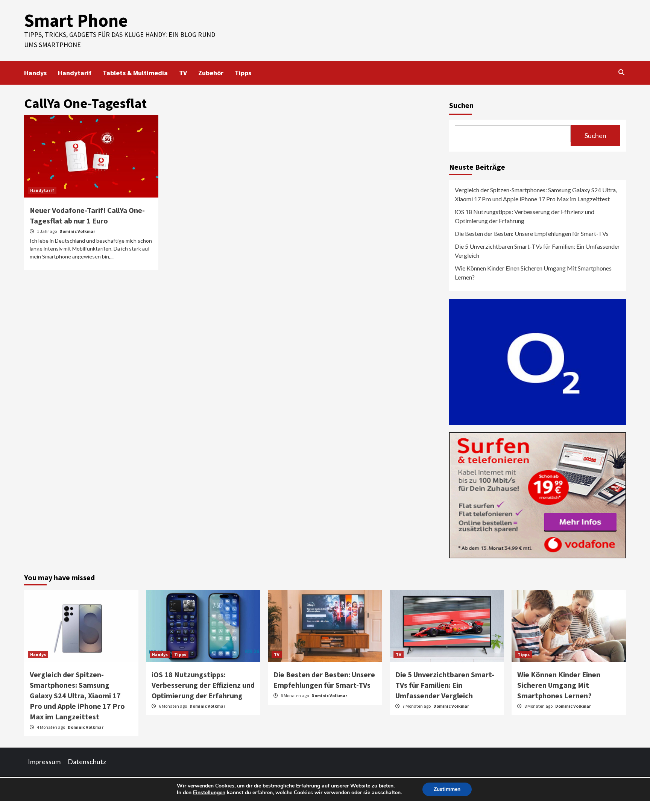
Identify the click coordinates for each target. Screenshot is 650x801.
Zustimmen (447, 789)
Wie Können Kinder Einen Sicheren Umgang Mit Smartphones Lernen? (533, 272)
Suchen (461, 105)
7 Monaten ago (416, 706)
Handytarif (74, 72)
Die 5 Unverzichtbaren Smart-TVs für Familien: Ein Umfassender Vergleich (537, 251)
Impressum (44, 761)
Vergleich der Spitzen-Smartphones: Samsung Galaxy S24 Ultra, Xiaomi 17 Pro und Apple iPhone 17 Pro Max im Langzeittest (536, 194)
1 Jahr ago (47, 231)
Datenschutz (87, 761)
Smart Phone (76, 20)
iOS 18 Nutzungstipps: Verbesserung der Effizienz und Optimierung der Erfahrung (524, 216)
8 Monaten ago (538, 706)
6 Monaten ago (173, 706)
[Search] (621, 72)
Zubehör (210, 72)
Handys (35, 72)
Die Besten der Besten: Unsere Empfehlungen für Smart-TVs (532, 233)
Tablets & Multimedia (135, 72)
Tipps (243, 72)
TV (183, 72)
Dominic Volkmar (77, 231)
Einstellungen (209, 792)
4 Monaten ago (51, 727)
